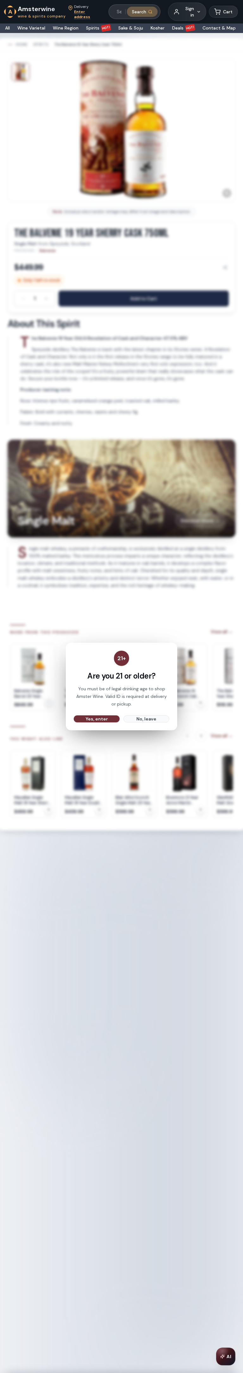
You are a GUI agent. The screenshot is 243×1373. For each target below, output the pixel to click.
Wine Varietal (31, 28)
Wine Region (65, 28)
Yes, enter (97, 719)
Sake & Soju (130, 28)
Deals (183, 28)
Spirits (98, 28)
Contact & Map (219, 28)
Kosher (158, 28)
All (7, 28)
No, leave (146, 719)
